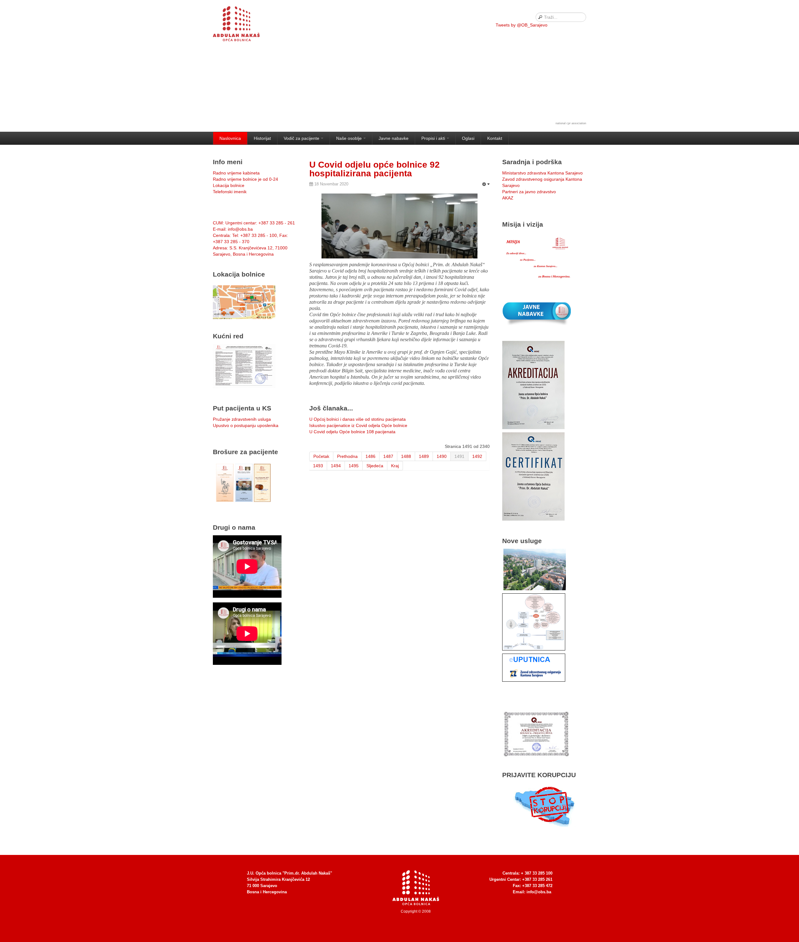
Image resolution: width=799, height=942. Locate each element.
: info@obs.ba (233, 229)
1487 (388, 456)
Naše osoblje (349, 138)
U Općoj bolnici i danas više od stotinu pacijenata (357, 419)
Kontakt (494, 138)
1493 (318, 465)
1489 (424, 456)
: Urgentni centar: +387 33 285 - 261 (254, 222)
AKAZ (507, 197)
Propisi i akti (433, 138)
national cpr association (571, 123)
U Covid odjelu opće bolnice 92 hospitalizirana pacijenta (374, 169)
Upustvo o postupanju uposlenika (245, 425)
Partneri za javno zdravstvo (529, 191)
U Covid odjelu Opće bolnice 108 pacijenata (352, 431)
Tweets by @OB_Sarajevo (521, 24)
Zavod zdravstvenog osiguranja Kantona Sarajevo (542, 182)
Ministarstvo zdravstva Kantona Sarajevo (542, 172)
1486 (370, 456)
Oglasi (468, 138)
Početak (321, 456)
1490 (442, 456)
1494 (336, 465)
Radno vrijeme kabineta (236, 172)
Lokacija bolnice (228, 185)
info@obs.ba (539, 892)
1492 (477, 456)
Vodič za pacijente (301, 138)
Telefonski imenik (230, 191)
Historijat (262, 138)
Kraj (395, 465)
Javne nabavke (394, 138)
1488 (406, 456)
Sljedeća (374, 465)
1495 (354, 465)
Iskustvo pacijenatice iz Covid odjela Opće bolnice (358, 425)
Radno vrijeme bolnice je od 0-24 (245, 179)
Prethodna (347, 456)
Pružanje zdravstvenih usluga (242, 419)
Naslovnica (230, 138)
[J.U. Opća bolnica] (244, 25)
